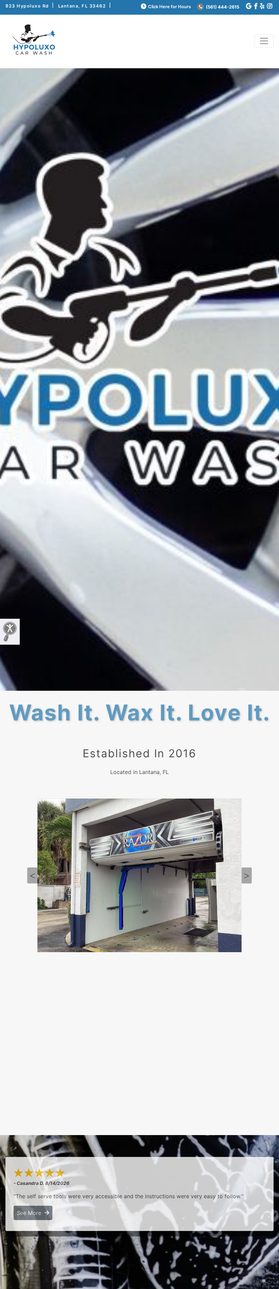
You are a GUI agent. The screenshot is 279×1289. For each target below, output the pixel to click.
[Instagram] (269, 6)
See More (31, 1212)
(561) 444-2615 (222, 7)
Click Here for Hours (169, 6)
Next (247, 876)
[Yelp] (262, 6)
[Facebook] (255, 6)
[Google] (248, 6)
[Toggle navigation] (264, 41)
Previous (32, 876)
